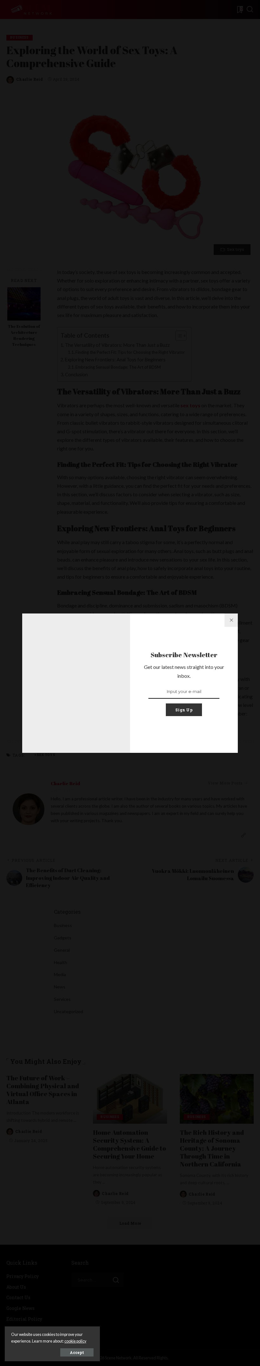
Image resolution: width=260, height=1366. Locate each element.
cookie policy (75, 1341)
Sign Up (183, 709)
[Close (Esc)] (231, 620)
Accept (77, 1352)
